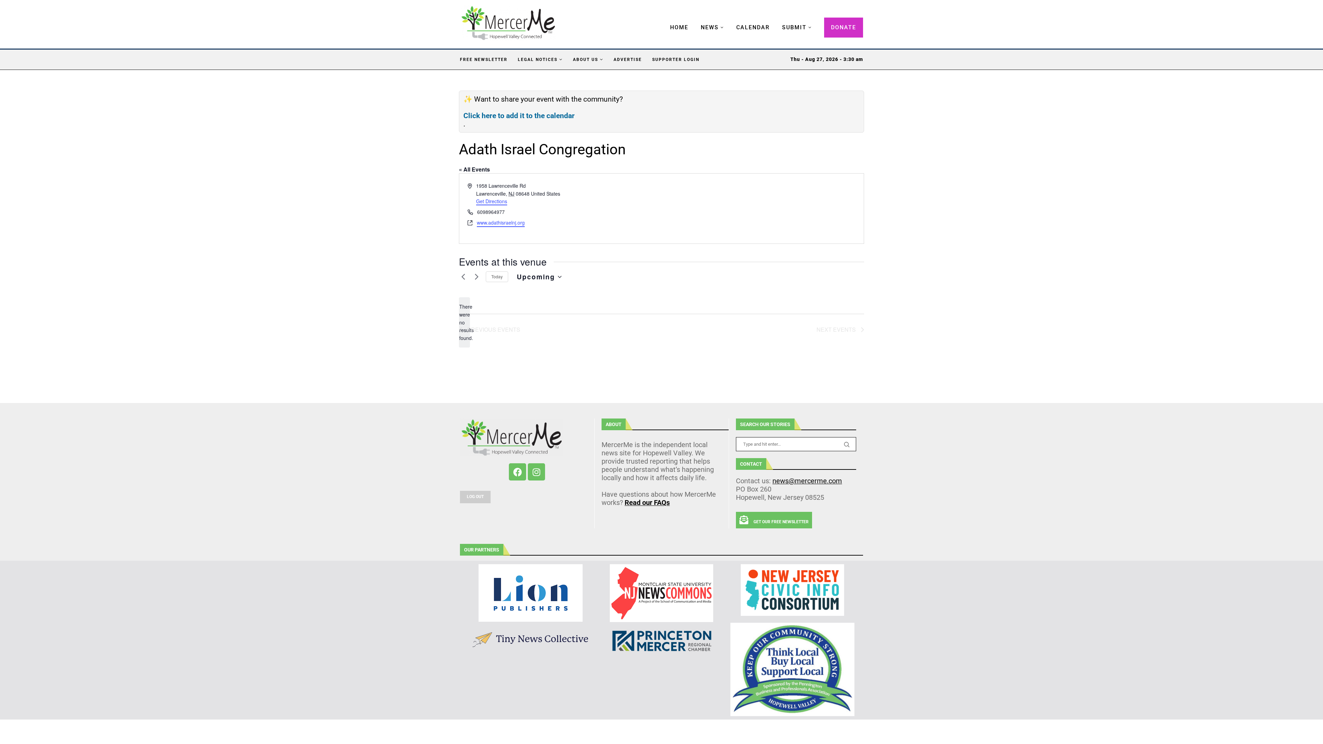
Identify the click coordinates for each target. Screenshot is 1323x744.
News (710, 27)
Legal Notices (537, 59)
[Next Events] (476, 277)
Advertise (628, 59)
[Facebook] (517, 471)
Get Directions (491, 201)
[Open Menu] (663, 21)
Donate (843, 27)
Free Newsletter (483, 59)
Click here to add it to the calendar (519, 116)
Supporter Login (675, 59)
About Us (585, 59)
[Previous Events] (463, 277)
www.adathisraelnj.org (501, 222)
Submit (794, 27)
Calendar (753, 27)
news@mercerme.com (807, 481)
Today (497, 276)
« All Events (474, 169)
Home (679, 27)
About (614, 424)
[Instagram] (536, 471)
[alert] (464, 322)
